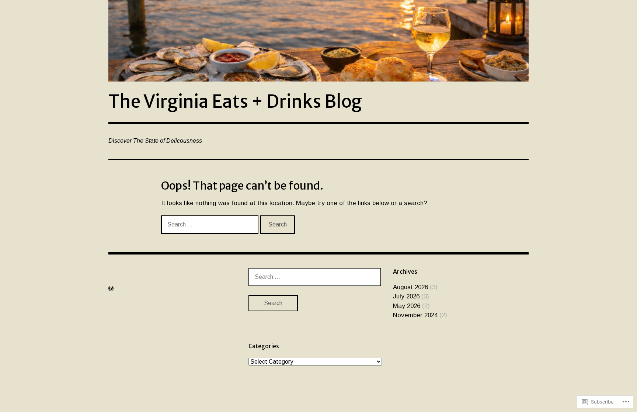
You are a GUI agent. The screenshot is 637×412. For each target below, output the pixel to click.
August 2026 (410, 287)
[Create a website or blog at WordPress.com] (111, 288)
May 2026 (406, 305)
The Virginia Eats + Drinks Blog (235, 101)
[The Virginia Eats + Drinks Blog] (318, 41)
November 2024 (415, 315)
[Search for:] (210, 224)
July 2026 (406, 296)
